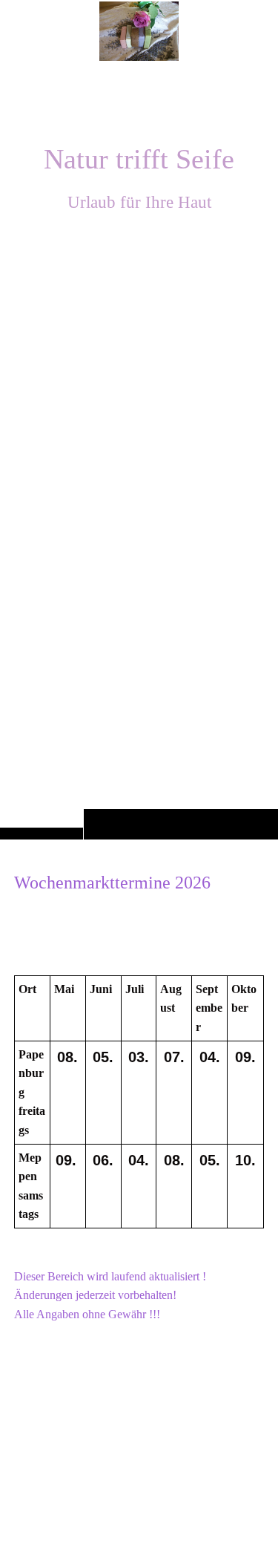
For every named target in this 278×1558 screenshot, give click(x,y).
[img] (139, 449)
